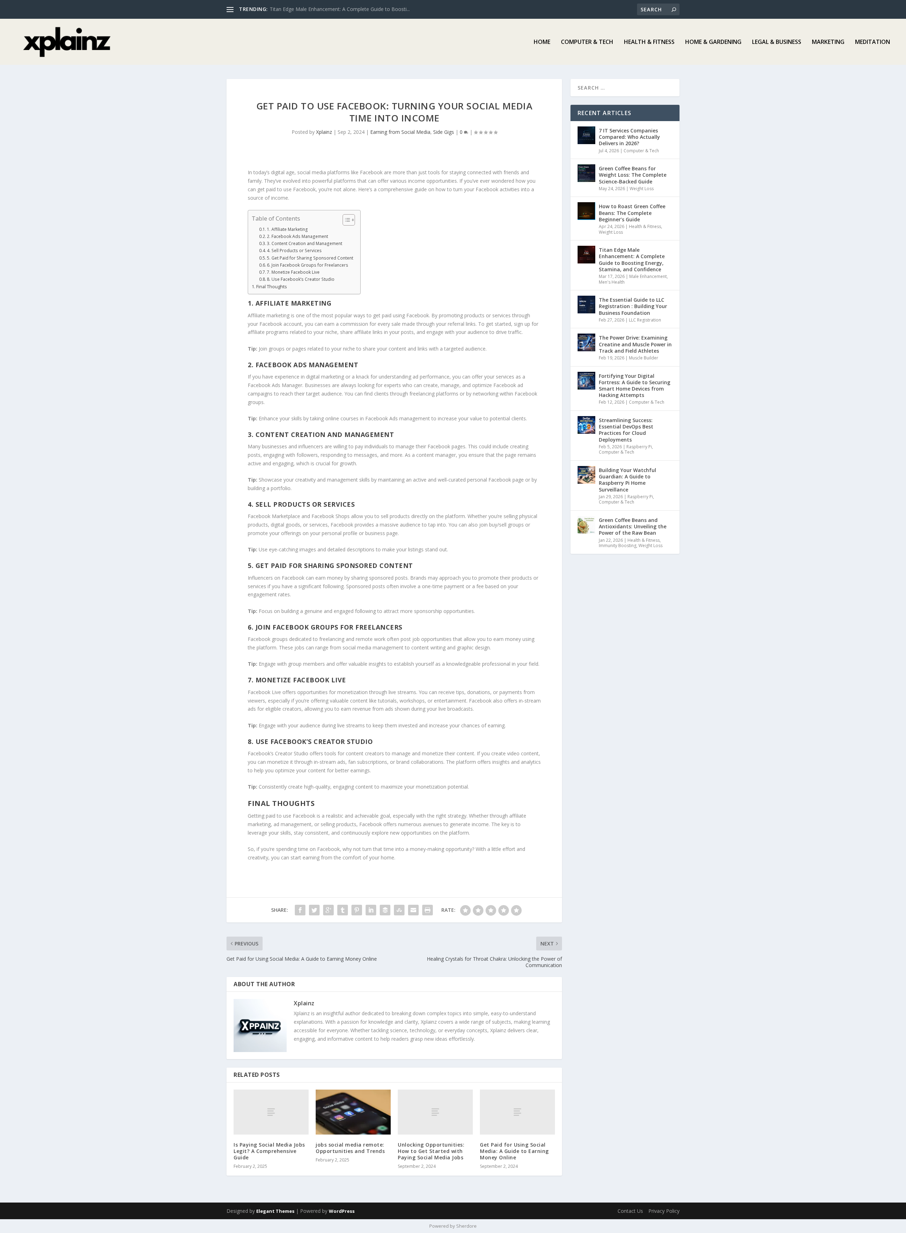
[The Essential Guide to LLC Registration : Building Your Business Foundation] (586, 304)
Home (542, 42)
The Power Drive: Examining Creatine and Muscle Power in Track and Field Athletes (635, 344)
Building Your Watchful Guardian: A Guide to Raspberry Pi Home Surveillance (627, 480)
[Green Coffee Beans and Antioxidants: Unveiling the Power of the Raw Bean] (586, 525)
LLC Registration (645, 320)
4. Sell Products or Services (294, 251)
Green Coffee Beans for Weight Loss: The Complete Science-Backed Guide (632, 174)
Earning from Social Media (400, 132)
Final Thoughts (271, 287)
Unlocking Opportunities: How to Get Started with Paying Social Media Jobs (431, 1151)
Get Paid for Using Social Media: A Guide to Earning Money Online (514, 1151)
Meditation (872, 42)
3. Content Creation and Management (304, 243)
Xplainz (324, 132)
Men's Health (612, 282)
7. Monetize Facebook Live (293, 272)
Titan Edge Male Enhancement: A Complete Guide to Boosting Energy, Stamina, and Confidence (632, 259)
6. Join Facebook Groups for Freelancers (307, 265)
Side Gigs (443, 132)
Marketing (828, 42)
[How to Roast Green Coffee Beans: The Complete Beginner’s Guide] (586, 211)
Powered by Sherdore (453, 1226)
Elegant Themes (275, 1211)
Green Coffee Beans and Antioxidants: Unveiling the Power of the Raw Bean (632, 526)
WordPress (342, 1211)
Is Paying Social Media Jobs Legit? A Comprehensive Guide (269, 1151)
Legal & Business (776, 42)
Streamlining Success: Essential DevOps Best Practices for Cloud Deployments (626, 430)
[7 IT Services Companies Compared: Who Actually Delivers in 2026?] (586, 135)
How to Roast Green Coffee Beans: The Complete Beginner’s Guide (632, 212)
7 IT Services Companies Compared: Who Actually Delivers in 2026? (629, 137)
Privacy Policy (664, 1211)
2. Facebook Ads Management (297, 236)
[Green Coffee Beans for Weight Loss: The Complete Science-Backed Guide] (586, 173)
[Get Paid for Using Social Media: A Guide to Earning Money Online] (517, 1112)
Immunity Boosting (617, 545)
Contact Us (630, 1211)
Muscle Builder (643, 358)
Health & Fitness (649, 42)
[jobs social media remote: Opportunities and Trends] (353, 1112)
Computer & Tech (587, 42)
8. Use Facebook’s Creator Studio (300, 279)
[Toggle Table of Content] (345, 220)
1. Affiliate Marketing (287, 229)
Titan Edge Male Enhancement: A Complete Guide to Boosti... (340, 9)
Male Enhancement (648, 276)
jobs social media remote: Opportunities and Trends (350, 1147)
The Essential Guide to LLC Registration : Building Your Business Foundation (633, 306)
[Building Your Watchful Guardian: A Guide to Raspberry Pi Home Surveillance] (586, 475)
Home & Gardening (713, 42)
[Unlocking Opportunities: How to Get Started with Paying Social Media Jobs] (435, 1112)
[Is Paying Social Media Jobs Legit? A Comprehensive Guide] (271, 1112)
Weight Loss (642, 189)
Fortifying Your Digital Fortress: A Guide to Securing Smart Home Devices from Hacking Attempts (634, 386)
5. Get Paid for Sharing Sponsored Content (310, 258)
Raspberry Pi (639, 447)
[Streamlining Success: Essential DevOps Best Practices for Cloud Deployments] (586, 425)
